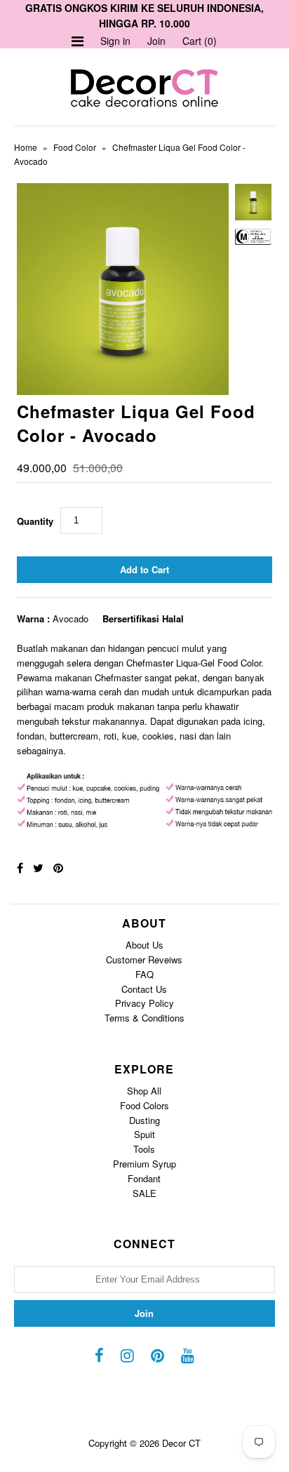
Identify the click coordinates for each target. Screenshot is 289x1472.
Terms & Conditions (144, 1017)
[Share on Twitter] (38, 867)
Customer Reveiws (144, 959)
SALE (144, 1193)
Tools (144, 1149)
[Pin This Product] (58, 867)
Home (25, 147)
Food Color (74, 147)
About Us (144, 944)
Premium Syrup (144, 1163)
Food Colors (144, 1105)
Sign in (115, 41)
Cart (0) (199, 41)
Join (156, 41)
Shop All (144, 1090)
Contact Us (144, 989)
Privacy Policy (144, 1003)
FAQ (144, 974)
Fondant (144, 1178)
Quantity (35, 521)
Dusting (144, 1120)
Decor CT (181, 1443)
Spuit (144, 1134)
